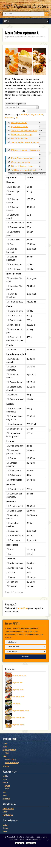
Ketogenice (6, 766)
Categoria (33, 114)
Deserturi (5, 782)
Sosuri (5, 795)
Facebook (5, 824)
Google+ (5, 831)
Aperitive (5, 776)
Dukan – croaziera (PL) (12, 762)
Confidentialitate (8, 814)
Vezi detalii (31, 843)
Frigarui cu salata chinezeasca (25, 150)
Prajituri (7, 785)
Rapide (5, 743)
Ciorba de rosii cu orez (19, 675)
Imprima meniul (39, 174)
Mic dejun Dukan (19, 122)
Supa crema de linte (18, 717)
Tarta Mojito (16, 703)
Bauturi (5, 779)
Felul (41, 114)
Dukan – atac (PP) (10, 759)
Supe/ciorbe (6, 798)
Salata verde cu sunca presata (25, 142)
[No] (47, 840)
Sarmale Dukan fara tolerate (24, 130)
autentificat (23, 608)
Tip (16, 118)
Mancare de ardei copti (21, 134)
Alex (8, 592)
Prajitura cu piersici (18, 724)
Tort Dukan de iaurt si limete (24, 170)
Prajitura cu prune (17, 689)
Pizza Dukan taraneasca (22, 158)
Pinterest (5, 828)
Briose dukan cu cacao (21, 166)
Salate (4, 792)
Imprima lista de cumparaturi (20, 174)
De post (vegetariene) (9, 749)
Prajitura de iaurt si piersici (20, 710)
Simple (5, 746)
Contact (5, 811)
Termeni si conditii (8, 808)
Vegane (7, 752)
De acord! (19, 843)
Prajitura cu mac (17, 682)
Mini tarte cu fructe (18, 696)
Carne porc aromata (20, 162)
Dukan (5, 756)
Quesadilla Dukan (19, 126)
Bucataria (9, 118)
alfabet (24, 114)
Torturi (7, 788)
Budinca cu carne (19, 138)
